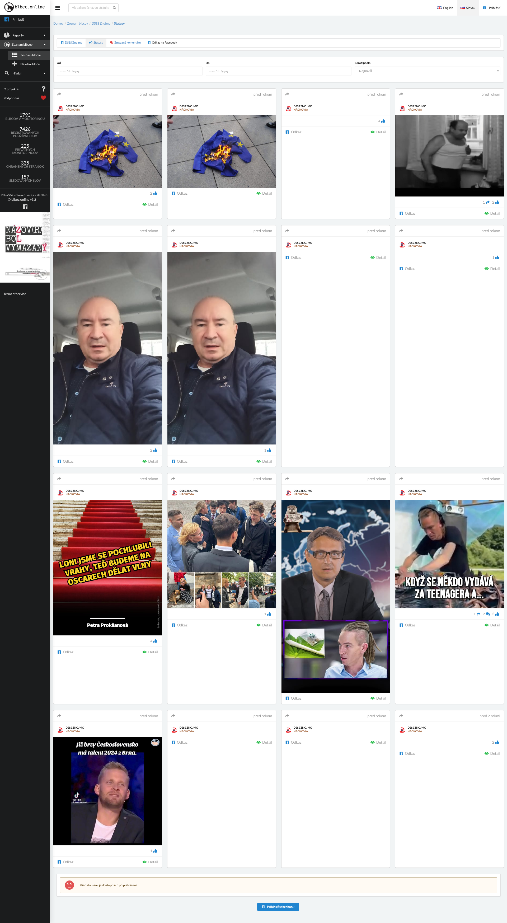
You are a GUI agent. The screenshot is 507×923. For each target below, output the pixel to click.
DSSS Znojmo (101, 23)
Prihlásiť (494, 8)
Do (208, 63)
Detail (153, 204)
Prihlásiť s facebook (280, 907)
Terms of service (15, 294)
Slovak (470, 8)
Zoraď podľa (362, 63)
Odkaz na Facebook (164, 42)
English (448, 8)
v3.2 (24, 198)
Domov (58, 23)
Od (59, 63)
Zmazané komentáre (127, 42)
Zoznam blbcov (30, 55)
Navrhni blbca (30, 64)
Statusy (119, 23)
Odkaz (67, 204)
